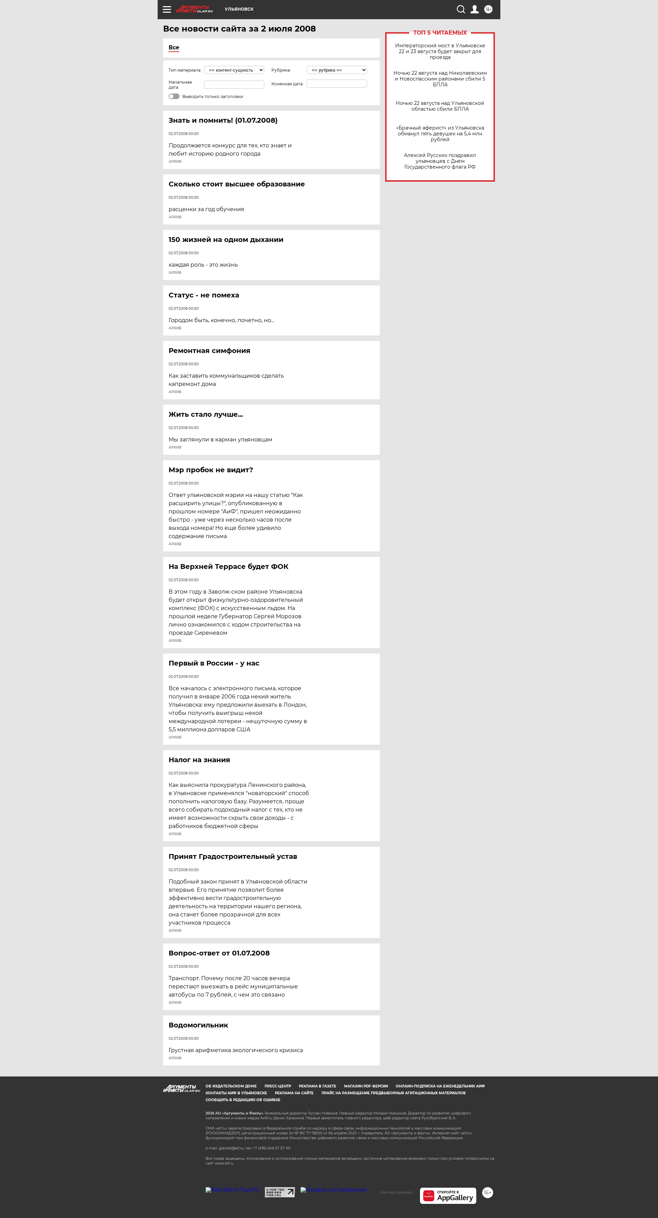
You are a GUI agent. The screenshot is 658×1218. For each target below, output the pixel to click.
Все (174, 47)
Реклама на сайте (294, 1093)
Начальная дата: (180, 85)
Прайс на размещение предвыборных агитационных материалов (393, 1093)
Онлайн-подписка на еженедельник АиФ (440, 1086)
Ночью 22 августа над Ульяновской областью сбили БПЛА (440, 106)
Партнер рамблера (396, 1192)
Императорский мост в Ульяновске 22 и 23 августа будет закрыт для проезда (440, 51)
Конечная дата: (287, 83)
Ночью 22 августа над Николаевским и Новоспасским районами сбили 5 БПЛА (440, 79)
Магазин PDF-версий (366, 1086)
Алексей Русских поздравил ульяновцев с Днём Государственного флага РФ (440, 161)
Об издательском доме (231, 1086)
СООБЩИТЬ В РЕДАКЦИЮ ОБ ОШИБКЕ (243, 1100)
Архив (175, 161)
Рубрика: (281, 70)
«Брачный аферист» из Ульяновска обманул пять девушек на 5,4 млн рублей (440, 134)
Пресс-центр (278, 1086)
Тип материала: (185, 70)
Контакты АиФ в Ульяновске (236, 1093)
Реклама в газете (317, 1086)
